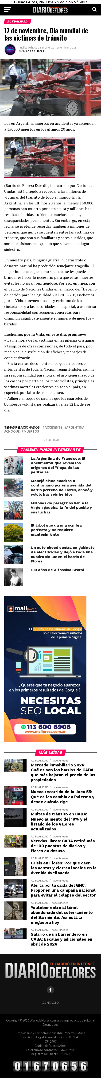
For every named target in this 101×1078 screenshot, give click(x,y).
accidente (53, 427)
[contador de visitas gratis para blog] (50, 1071)
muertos (31, 431)
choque (12, 431)
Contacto (50, 1002)
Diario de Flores (33, 51)
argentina (75, 427)
